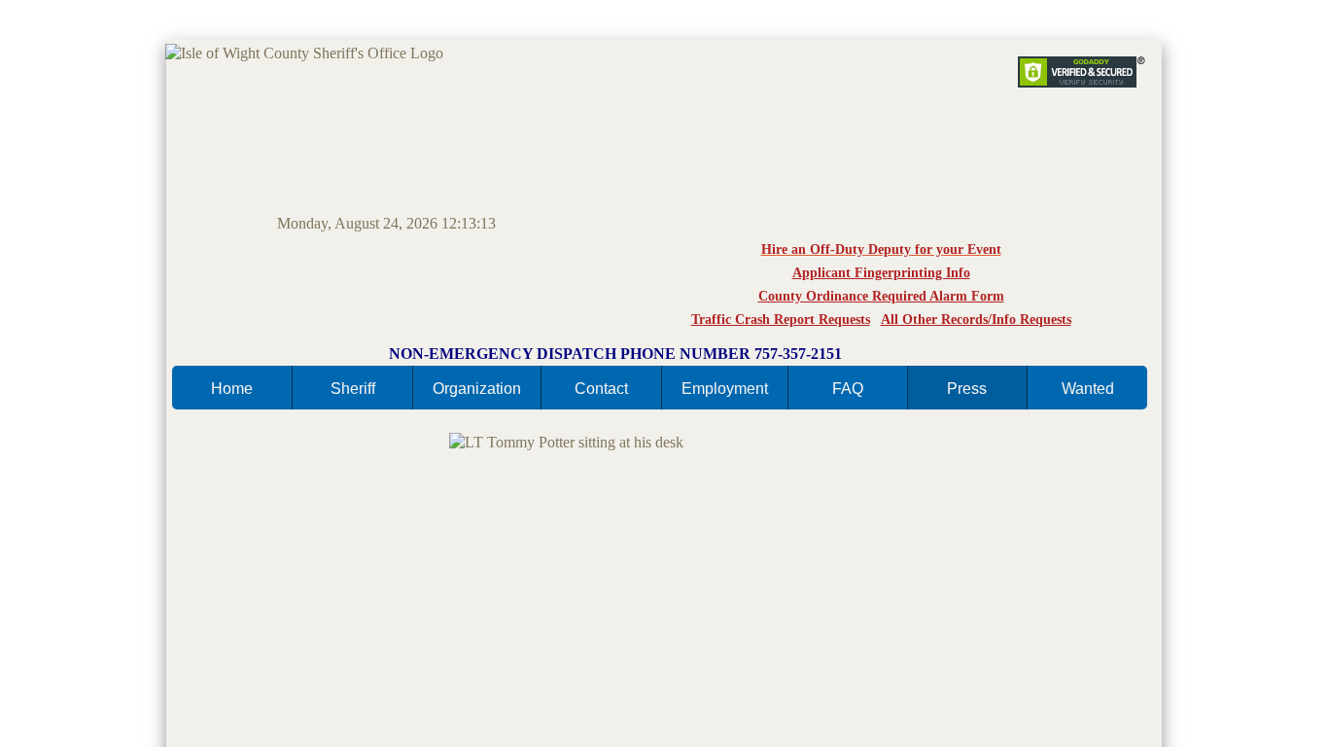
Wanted (1088, 388)
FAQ (847, 388)
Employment (724, 388)
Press (967, 388)
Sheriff (353, 388)
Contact (601, 388)
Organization (477, 388)
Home (232, 388)
